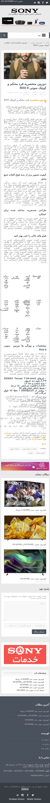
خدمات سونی (14, 449)
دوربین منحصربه (38, 99)
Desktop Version (17, 799)
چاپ (32, 95)
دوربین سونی (40, 453)
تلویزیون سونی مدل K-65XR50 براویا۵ (31, 510)
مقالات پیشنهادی (12, 92)
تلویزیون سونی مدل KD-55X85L (33, 579)
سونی (31, 453)
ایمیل (24, 95)
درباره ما (46, 744)
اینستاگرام (37, 438)
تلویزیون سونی (24, 92)
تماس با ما (45, 748)
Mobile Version (34, 799)
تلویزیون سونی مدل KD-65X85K (32, 687)
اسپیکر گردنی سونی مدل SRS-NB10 (30, 690)
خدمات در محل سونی (29, 449)
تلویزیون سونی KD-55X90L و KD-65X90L (29, 544)
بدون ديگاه (42, 94)
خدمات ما (45, 740)
